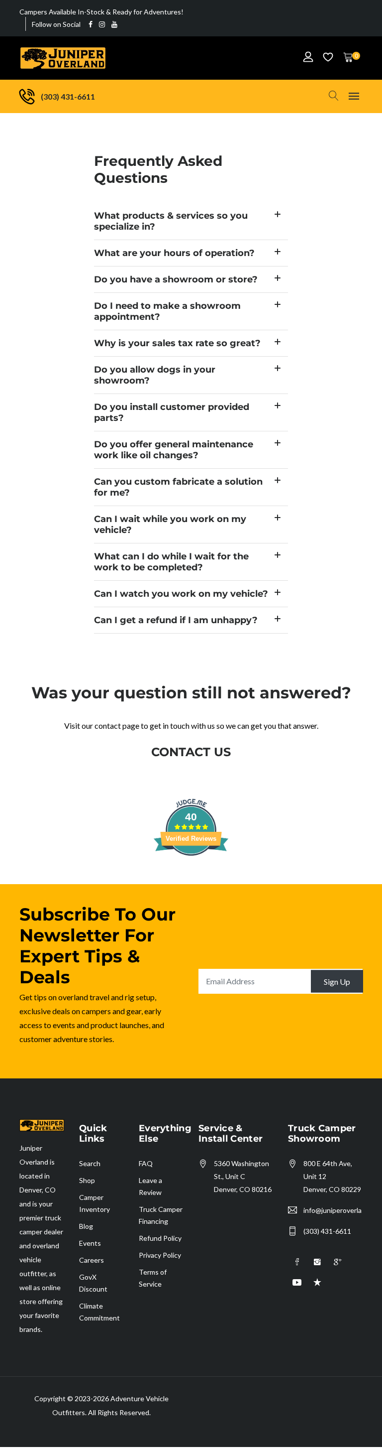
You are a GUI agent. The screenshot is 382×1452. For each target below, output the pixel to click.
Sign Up (337, 981)
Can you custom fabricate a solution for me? (178, 487)
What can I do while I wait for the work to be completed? (171, 562)
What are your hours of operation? (174, 253)
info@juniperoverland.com (332, 1210)
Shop (87, 1180)
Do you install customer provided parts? (171, 412)
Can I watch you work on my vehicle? (181, 593)
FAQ (146, 1163)
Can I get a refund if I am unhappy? (176, 620)
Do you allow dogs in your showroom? (154, 375)
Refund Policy (160, 1238)
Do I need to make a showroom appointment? (167, 311)
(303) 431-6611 (327, 1231)
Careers (91, 1260)
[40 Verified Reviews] (191, 873)
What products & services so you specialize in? (171, 221)
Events (90, 1243)
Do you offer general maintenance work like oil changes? (173, 450)
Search (89, 1163)
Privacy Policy (160, 1255)
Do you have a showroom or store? (176, 279)
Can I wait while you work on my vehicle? (170, 524)
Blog (86, 1226)
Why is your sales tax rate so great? (177, 343)
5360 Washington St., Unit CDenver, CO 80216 (243, 1176)
